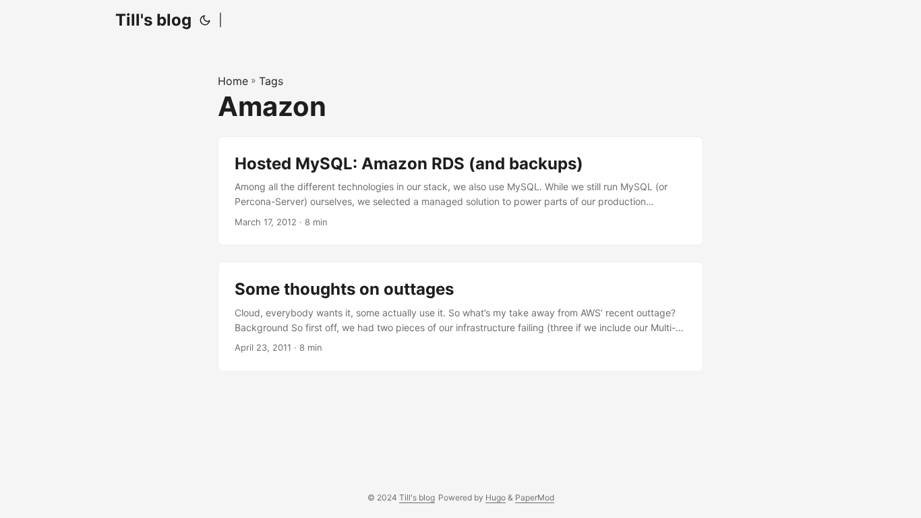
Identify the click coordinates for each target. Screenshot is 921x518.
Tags (271, 81)
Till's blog (153, 20)
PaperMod (534, 497)
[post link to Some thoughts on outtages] (460, 316)
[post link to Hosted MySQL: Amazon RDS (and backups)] (460, 191)
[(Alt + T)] (205, 20)
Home (233, 81)
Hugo (495, 497)
